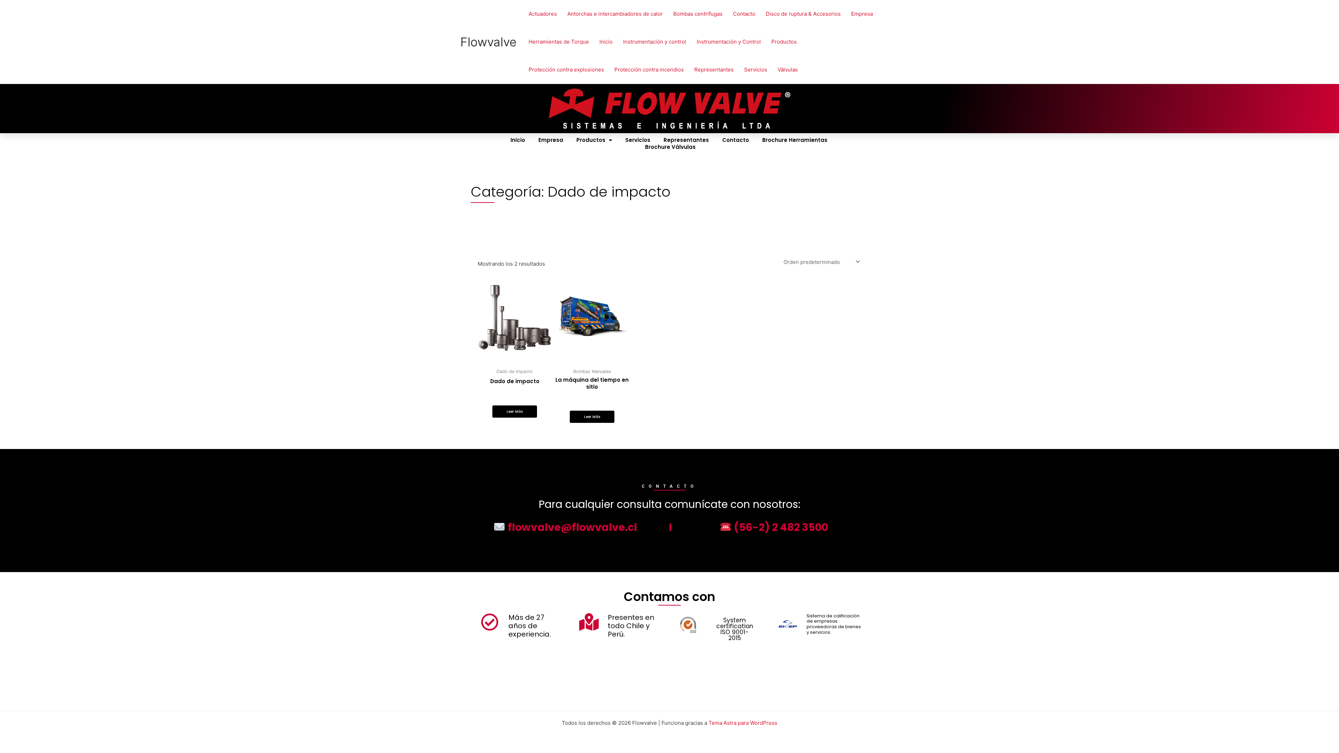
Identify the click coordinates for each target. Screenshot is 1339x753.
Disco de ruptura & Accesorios (803, 13)
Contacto (744, 13)
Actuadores (543, 13)
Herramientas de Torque (559, 41)
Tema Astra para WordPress (743, 723)
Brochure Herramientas (794, 140)
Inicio (606, 41)
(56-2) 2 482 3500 (780, 527)
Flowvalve (488, 42)
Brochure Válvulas (670, 147)
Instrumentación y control (654, 41)
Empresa (862, 13)
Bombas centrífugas (698, 13)
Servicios (755, 69)
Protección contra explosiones (566, 69)
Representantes (714, 69)
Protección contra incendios (649, 69)
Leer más (515, 411)
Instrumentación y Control (729, 41)
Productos (784, 41)
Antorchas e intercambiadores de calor (615, 13)
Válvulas (788, 69)
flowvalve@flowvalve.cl (571, 527)
